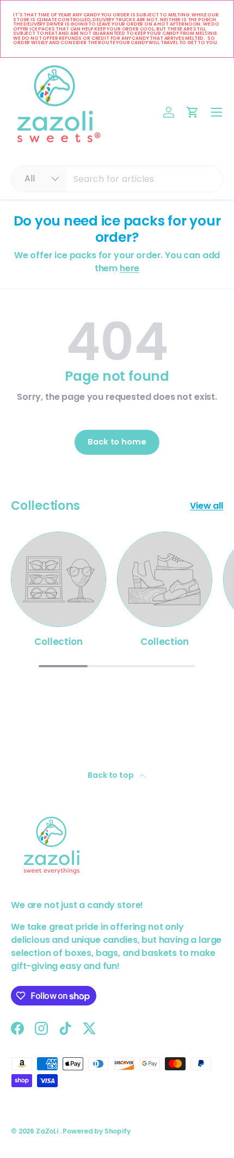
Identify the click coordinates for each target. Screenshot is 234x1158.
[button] (193, 112)
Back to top (111, 775)
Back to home (117, 441)
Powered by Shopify (96, 1131)
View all (206, 505)
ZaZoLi (48, 1131)
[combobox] (117, 179)
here (129, 268)
